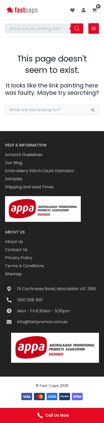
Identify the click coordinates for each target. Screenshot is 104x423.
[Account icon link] (83, 10)
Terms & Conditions (24, 266)
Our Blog (13, 163)
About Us (14, 242)
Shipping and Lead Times (29, 187)
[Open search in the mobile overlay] (44, 28)
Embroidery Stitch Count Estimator (39, 171)
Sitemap (13, 274)
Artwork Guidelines (23, 155)
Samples (13, 179)
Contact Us (16, 250)
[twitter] (73, 10)
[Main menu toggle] (93, 28)
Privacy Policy (18, 258)
